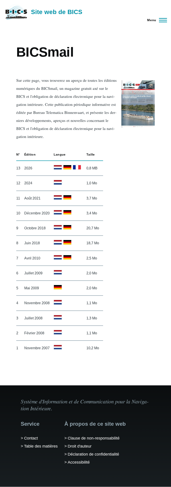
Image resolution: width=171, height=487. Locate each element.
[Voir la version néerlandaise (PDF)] (58, 167)
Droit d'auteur (80, 446)
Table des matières (41, 446)
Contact (31, 438)
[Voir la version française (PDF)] (77, 167)
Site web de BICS (56, 11)
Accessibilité (79, 462)
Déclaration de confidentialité (93, 454)
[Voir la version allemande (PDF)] (67, 167)
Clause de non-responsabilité (94, 438)
